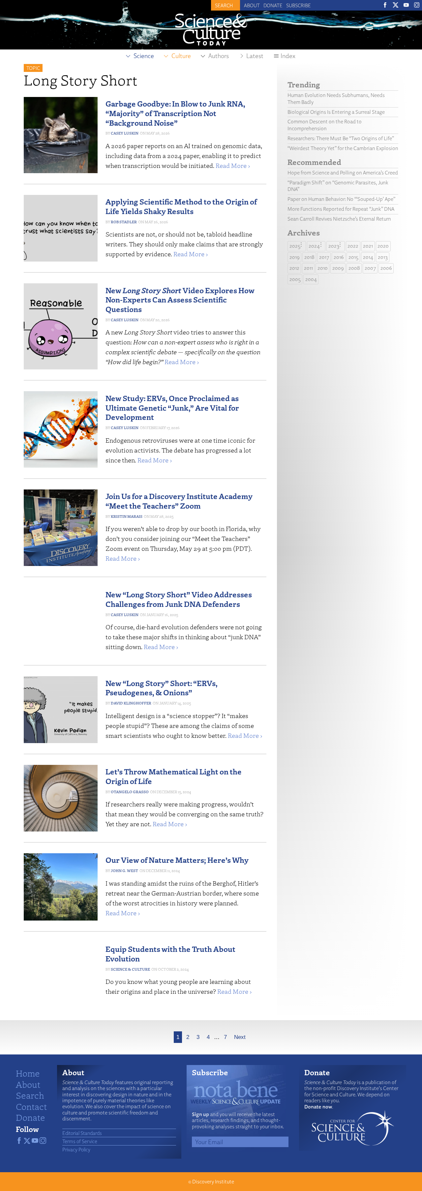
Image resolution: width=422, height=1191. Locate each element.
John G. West (124, 870)
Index (288, 55)
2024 (314, 246)
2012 (294, 268)
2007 (370, 268)
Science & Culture (130, 969)
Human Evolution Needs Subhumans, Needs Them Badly (336, 98)
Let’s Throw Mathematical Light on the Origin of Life (174, 776)
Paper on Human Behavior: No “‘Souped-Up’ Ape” (341, 199)
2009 (338, 268)
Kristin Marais (126, 516)
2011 (308, 268)
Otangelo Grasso (130, 791)
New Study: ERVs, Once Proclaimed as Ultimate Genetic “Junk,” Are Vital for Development (172, 407)
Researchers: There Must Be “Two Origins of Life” (340, 138)
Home (28, 1073)
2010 (322, 268)
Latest (254, 55)
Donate (273, 5)
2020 (383, 246)
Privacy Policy (76, 1149)
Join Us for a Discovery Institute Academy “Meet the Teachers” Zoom (179, 500)
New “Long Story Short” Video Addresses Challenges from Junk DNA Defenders (179, 599)
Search (30, 1095)
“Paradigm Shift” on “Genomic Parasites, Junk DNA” (337, 186)
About (252, 5)
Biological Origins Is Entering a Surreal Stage (336, 112)
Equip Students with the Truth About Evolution (170, 953)
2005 (295, 279)
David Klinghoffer (131, 703)
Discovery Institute (213, 1181)
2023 (333, 246)
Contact (31, 1106)
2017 (324, 257)
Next (240, 1037)
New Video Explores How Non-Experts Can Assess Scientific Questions (180, 299)
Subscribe (298, 5)
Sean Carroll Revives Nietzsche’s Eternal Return (339, 219)
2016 (339, 257)
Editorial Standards (82, 1133)
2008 (354, 268)
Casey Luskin (124, 133)
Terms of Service (79, 1141)
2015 (353, 257)
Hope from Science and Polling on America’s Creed (342, 173)
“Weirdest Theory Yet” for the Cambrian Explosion (342, 148)
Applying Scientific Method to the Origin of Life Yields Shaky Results (181, 206)
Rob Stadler (124, 221)
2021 (368, 246)
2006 (386, 268)
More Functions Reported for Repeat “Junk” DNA (340, 209)
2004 (311, 279)
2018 (309, 257)
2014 (368, 257)
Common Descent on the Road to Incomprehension (324, 125)
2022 (352, 246)
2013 (383, 257)
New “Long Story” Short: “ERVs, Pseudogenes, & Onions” (162, 687)
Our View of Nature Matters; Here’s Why (177, 859)
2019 (294, 257)
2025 (294, 246)
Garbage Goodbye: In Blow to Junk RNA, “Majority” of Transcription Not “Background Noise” (175, 113)
